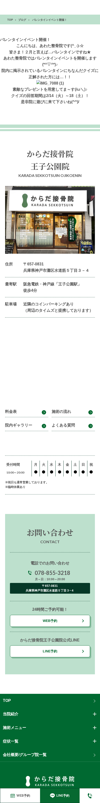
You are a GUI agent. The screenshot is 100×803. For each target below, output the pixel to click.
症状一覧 (10, 741)
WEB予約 (50, 621)
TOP (7, 700)
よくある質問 (63, 425)
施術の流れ (61, 411)
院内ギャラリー (18, 425)
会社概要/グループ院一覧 (25, 755)
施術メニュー (14, 728)
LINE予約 (50, 651)
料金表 (11, 411)
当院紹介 (10, 714)
